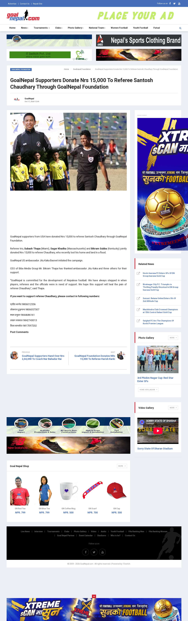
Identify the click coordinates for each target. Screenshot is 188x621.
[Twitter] (174, 3)
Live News (25, 531)
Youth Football (140, 28)
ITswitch (126, 564)
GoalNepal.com (24, 15)
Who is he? (115, 535)
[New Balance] (68, 453)
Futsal (156, 28)
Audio (103, 531)
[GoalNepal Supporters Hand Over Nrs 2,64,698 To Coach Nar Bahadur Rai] (38, 364)
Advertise (12, 4)
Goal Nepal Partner (65, 535)
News (24, 28)
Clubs (58, 28)
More (120, 466)
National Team (96, 28)
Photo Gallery (75, 28)
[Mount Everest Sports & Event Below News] (68, 433)
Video (93, 531)
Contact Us (24, 4)
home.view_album (147, 390)
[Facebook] (170, 3)
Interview (38, 531)
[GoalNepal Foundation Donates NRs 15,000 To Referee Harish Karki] (99, 364)
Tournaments (41, 28)
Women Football (119, 28)
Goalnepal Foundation (82, 69)
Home (12, 28)
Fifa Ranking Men (136, 531)
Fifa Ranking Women (158, 531)
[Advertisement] (68, 213)
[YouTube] (179, 3)
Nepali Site (37, 4)
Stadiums (101, 535)
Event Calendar (86, 535)
